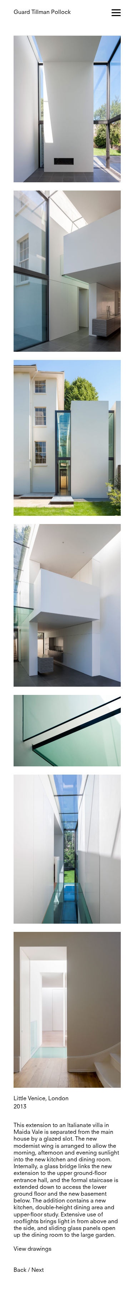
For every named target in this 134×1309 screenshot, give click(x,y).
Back (20, 1270)
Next (37, 1270)
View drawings (32, 1249)
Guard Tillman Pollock (42, 12)
